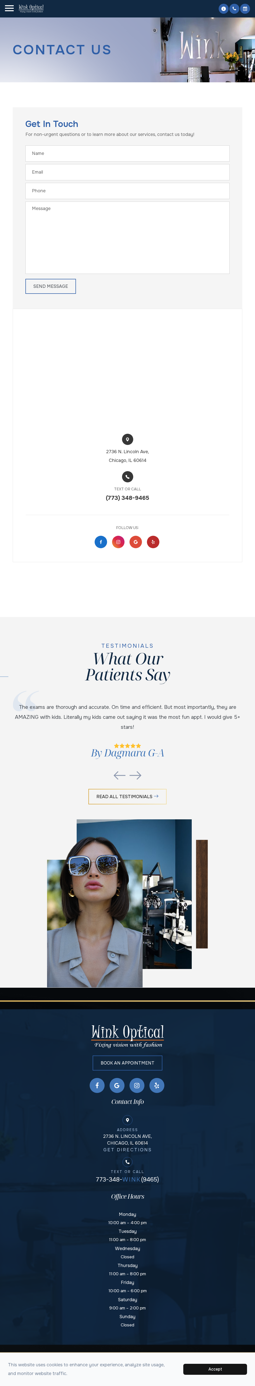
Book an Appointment (127, 1063)
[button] (224, 9)
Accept (215, 1369)
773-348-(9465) (127, 1179)
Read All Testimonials (124, 796)
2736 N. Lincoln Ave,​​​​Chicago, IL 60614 (127, 456)
